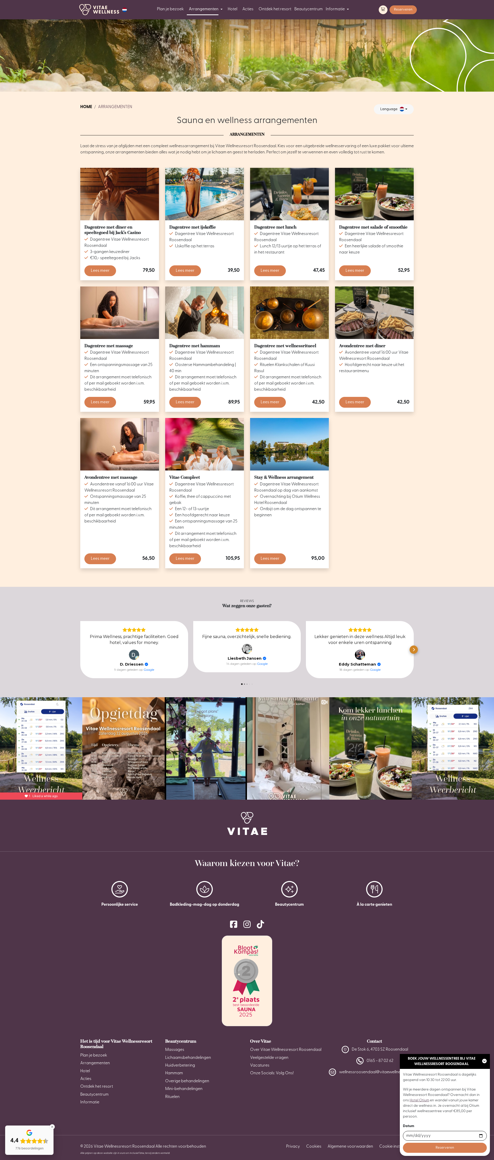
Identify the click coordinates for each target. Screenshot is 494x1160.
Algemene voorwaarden (350, 1147)
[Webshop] (383, 9)
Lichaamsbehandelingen (188, 1058)
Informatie (335, 9)
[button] (124, 10)
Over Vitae (260, 1041)
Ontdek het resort (275, 9)
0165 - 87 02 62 (380, 1061)
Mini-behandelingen (183, 1089)
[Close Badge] (52, 1126)
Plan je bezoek (170, 9)
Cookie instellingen (396, 1147)
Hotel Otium (419, 1100)
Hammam (174, 1073)
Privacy (293, 1147)
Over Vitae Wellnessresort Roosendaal (285, 1050)
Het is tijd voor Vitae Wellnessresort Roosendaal (116, 1044)
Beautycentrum (308, 9)
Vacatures (259, 1065)
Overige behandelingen (187, 1081)
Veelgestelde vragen (269, 1058)
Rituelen (172, 1097)
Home (86, 107)
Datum (408, 1126)
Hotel (232, 9)
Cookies (313, 1147)
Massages (174, 1050)
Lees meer (100, 271)
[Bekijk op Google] (134, 655)
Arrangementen (203, 9)
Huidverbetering (180, 1065)
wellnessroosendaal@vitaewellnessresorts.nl (380, 1072)
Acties (247, 9)
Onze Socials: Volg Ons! (272, 1073)
